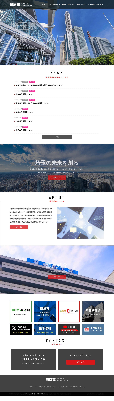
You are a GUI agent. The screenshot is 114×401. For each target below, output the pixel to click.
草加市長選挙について (24, 94)
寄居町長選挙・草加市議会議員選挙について (32, 103)
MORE (57, 137)
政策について (71, 4)
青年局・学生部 (81, 4)
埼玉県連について (46, 4)
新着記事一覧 (56, 4)
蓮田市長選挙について (24, 130)
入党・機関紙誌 (90, 4)
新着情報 (25, 82)
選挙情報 (32, 82)
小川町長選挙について (24, 121)
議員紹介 (64, 4)
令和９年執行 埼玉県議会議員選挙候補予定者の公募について (39, 85)
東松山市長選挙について (25, 112)
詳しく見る (19, 226)
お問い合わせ (99, 4)
